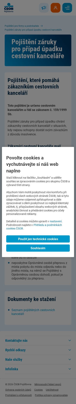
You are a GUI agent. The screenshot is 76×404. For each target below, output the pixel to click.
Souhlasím (38, 248)
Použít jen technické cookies (38, 239)
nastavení (56, 221)
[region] (38, 202)
